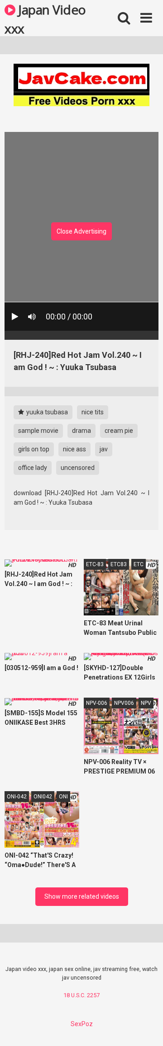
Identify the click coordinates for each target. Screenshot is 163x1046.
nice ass (74, 449)
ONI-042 (17, 796)
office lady (32, 467)
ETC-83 (95, 564)
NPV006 (124, 703)
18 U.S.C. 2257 (81, 995)
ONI (63, 796)
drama (81, 430)
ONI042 (43, 796)
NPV (146, 703)
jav (104, 449)
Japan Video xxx (45, 18)
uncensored (78, 467)
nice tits (93, 412)
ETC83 (118, 564)
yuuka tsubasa (46, 412)
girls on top (33, 449)
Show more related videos (81, 896)
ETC (139, 564)
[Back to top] (146, 1027)
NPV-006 (96, 703)
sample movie (38, 430)
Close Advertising (81, 231)
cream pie (119, 430)
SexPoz (82, 1023)
